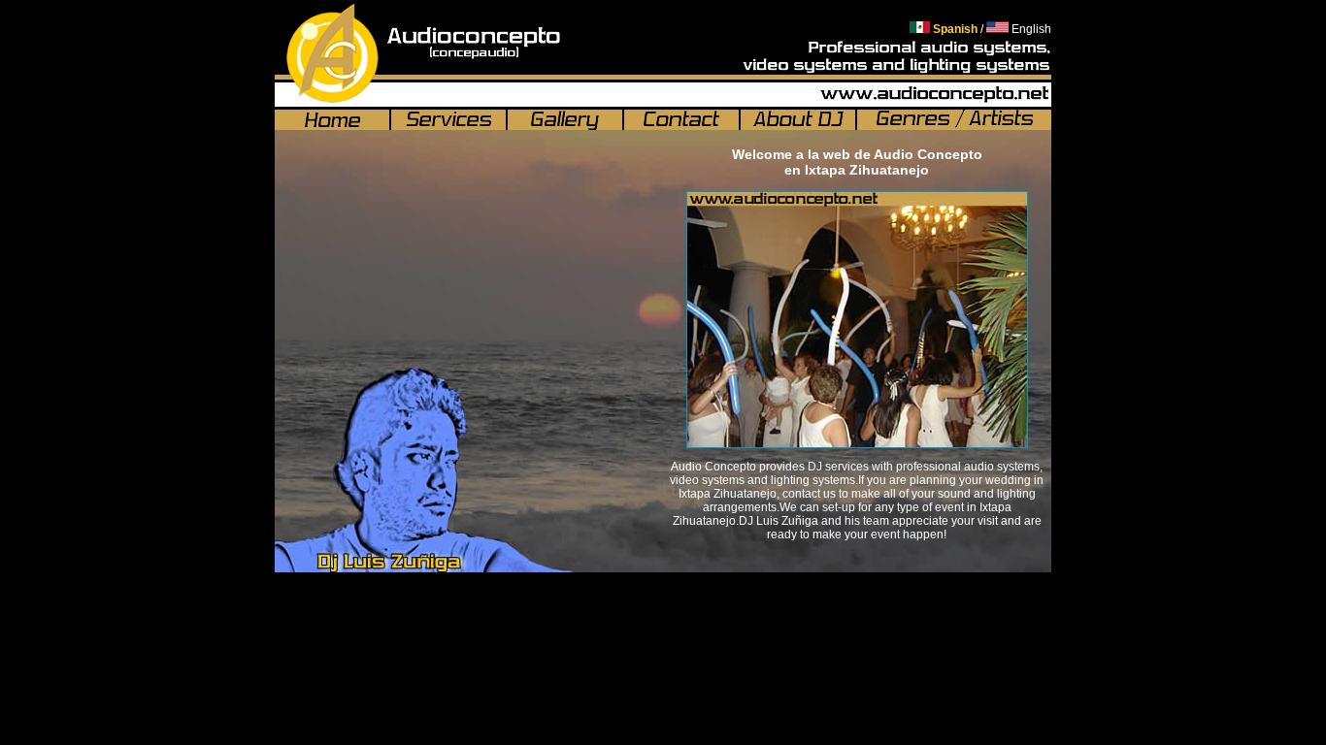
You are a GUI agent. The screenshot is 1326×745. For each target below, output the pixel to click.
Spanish (954, 29)
